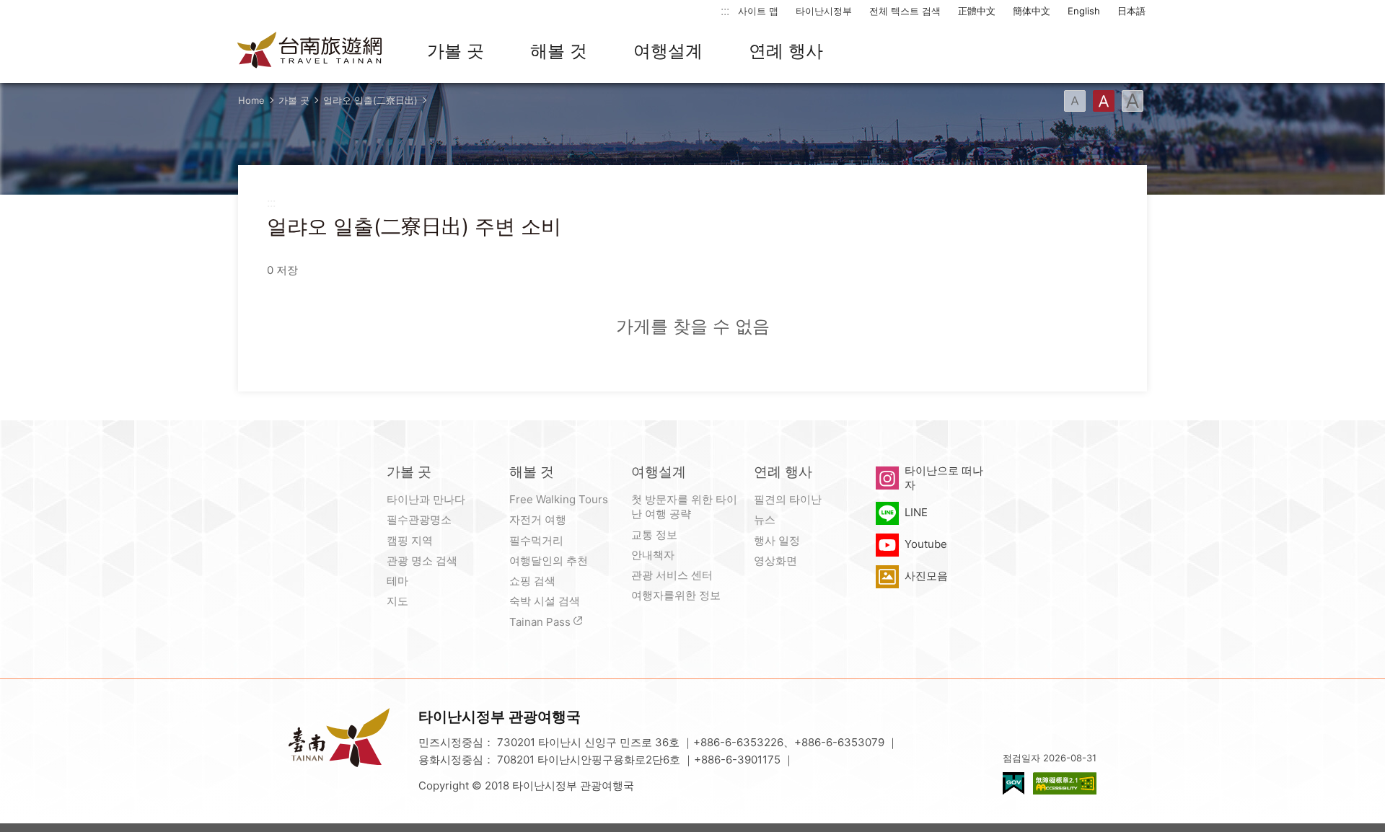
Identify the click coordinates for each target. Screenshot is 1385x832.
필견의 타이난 (788, 499)
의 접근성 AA (1064, 783)
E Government (1013, 783)
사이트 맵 (758, 11)
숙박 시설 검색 (544, 601)
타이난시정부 (824, 11)
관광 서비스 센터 (672, 575)
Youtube (926, 544)
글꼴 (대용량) (1132, 101)
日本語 (1131, 11)
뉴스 (764, 519)
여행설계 (668, 50)
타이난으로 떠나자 (944, 478)
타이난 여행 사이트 (310, 51)
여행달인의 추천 (548, 560)
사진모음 (926, 576)
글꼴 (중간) (1103, 101)
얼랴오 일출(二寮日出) (370, 100)
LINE (916, 512)
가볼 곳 (455, 50)
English (1084, 11)
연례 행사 (786, 50)
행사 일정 (777, 540)
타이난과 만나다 (426, 499)
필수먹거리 (536, 540)
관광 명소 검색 (422, 560)
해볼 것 (558, 50)
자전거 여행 (537, 519)
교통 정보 (654, 534)
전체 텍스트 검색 (905, 11)
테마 (397, 581)
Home (251, 100)
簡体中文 (1031, 11)
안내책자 (652, 555)
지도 (397, 601)
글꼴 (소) (1075, 101)
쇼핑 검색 (532, 581)
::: (725, 10)
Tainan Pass (540, 622)
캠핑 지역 (410, 540)
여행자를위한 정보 (676, 595)
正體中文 (976, 11)
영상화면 (775, 560)
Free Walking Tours (558, 499)
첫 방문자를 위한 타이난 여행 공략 (684, 506)
